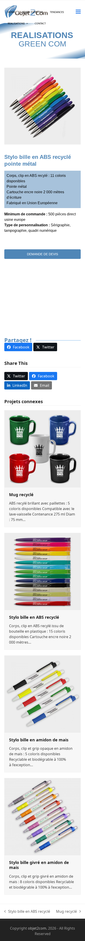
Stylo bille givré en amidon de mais (39, 865)
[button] (78, 11)
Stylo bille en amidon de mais (38, 739)
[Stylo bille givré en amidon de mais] (42, 816)
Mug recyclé (21, 494)
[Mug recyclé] (42, 448)
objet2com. (37, 928)
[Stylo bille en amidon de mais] (42, 693)
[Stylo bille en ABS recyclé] (42, 570)
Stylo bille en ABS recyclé (34, 617)
